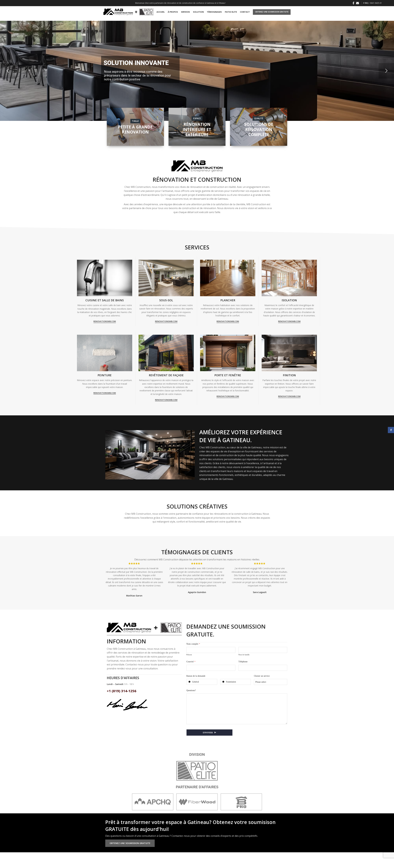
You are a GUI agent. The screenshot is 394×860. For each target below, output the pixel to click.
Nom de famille (243, 655)
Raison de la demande (195, 676)
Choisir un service (262, 676)
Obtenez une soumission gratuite (271, 11)
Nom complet (193, 644)
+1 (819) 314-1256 (121, 690)
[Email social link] (357, 3)
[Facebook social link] (353, 3)
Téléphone (242, 661)
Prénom (189, 655)
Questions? (191, 690)
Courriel (190, 661)
